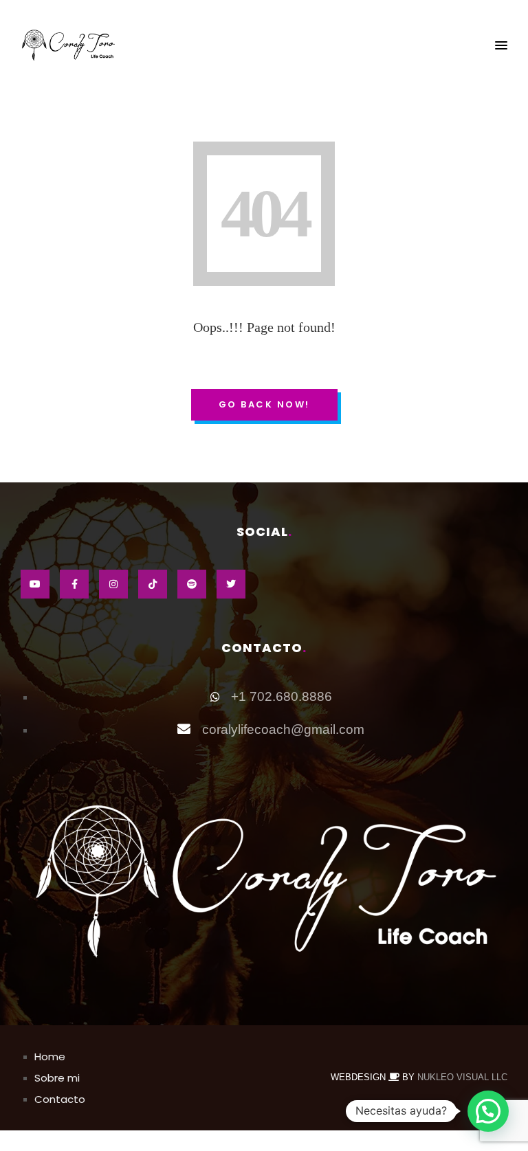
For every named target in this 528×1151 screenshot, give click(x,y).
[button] (501, 46)
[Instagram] (113, 584)
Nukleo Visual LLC (462, 1077)
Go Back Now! (264, 404)
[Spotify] (191, 584)
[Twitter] (231, 584)
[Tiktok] (152, 584)
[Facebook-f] (74, 584)
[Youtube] (35, 584)
